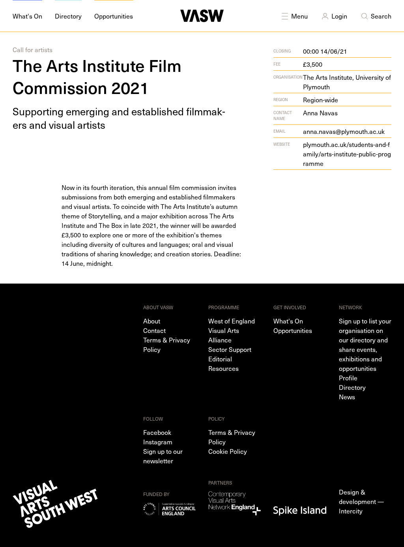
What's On (288, 320)
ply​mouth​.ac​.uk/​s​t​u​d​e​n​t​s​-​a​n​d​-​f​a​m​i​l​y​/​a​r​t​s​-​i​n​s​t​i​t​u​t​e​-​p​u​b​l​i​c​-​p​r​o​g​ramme (347, 153)
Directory (352, 387)
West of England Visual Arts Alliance (231, 330)
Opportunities (292, 330)
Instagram (157, 441)
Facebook (157, 432)
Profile (348, 377)
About (151, 320)
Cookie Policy (227, 451)
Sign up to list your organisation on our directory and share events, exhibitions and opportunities (365, 344)
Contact (154, 330)
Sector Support (229, 349)
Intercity (351, 510)
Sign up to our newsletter (163, 455)
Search (381, 16)
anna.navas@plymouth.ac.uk (344, 131)
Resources (223, 368)
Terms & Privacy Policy (166, 344)
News (347, 396)
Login (339, 16)
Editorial (220, 358)
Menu (299, 16)
